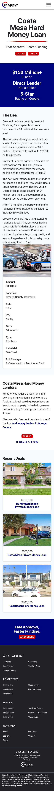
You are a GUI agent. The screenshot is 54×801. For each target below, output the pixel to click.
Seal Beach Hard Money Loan (27, 605)
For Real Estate (34, 689)
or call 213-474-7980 (27, 441)
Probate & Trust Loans (37, 712)
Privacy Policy (15, 786)
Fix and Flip (8, 685)
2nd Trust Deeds (35, 708)
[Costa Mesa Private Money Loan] (27, 530)
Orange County (9, 670)
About (5, 731)
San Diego (32, 661)
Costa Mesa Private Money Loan (27, 555)
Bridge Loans (8, 712)
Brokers (6, 736)
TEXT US (33, 53)
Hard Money (8, 708)
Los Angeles (8, 666)
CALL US (21, 53)
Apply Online (27, 637)
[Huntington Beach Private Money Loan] (27, 479)
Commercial (33, 685)
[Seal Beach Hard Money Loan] (27, 581)
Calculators (33, 717)
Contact (31, 736)
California (7, 661)
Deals (5, 740)
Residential (7, 693)
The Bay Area (34, 666)
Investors (32, 731)
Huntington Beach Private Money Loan (27, 505)
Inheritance (8, 689)
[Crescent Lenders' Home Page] (10, 4)
